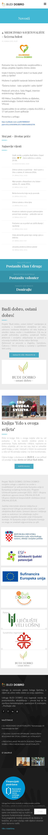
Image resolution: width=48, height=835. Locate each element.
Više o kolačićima (8, 829)
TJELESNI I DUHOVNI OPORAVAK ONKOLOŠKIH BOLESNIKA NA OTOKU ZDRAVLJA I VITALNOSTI (21, 735)
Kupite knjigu (24, 466)
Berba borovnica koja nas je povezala (25, 193)
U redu (40, 811)
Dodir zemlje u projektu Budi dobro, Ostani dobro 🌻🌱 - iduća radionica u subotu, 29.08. (28, 157)
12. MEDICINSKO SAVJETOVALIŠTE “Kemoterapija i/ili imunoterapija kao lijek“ (23, 727)
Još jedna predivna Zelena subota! (24, 247)
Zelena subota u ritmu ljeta (22, 202)
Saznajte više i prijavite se (24, 355)
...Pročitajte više (8, 706)
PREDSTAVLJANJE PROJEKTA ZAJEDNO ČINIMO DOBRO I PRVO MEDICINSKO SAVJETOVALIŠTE (21, 743)
